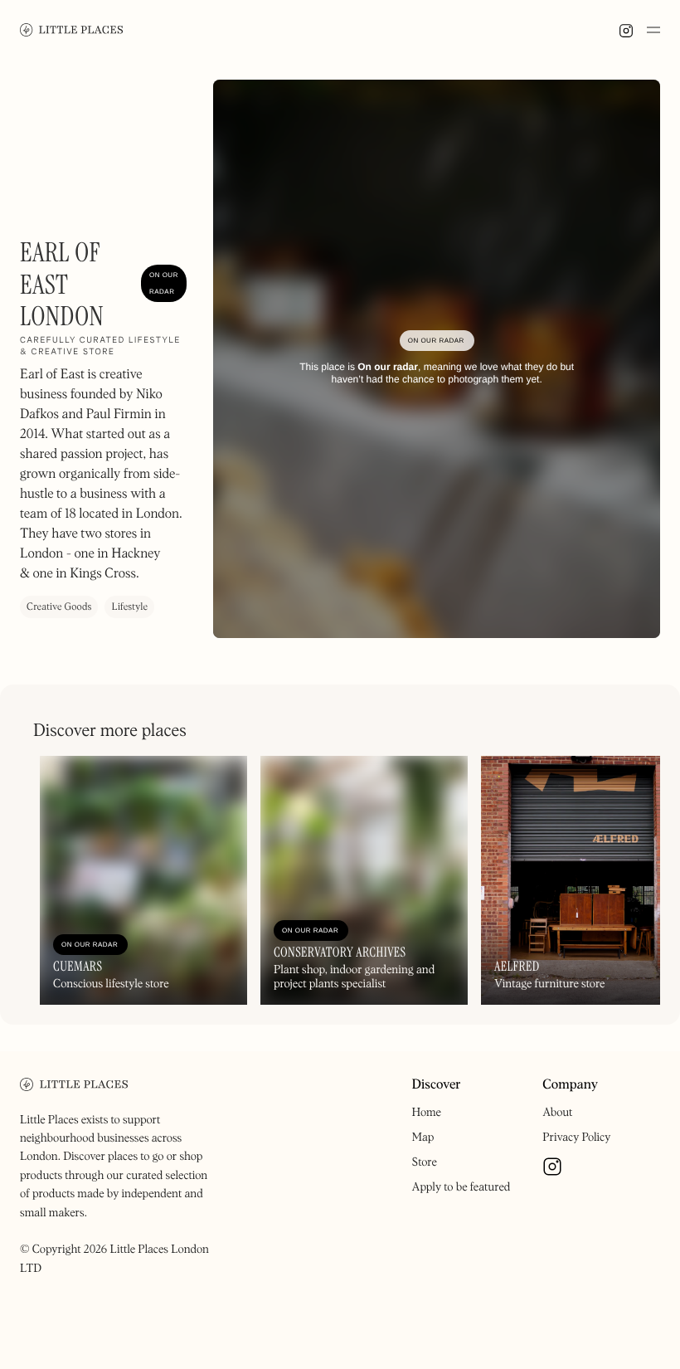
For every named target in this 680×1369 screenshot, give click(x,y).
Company (570, 1085)
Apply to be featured (461, 1187)
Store (424, 1162)
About (557, 1112)
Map (423, 1137)
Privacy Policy (576, 1137)
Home (426, 1112)
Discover (436, 1085)
